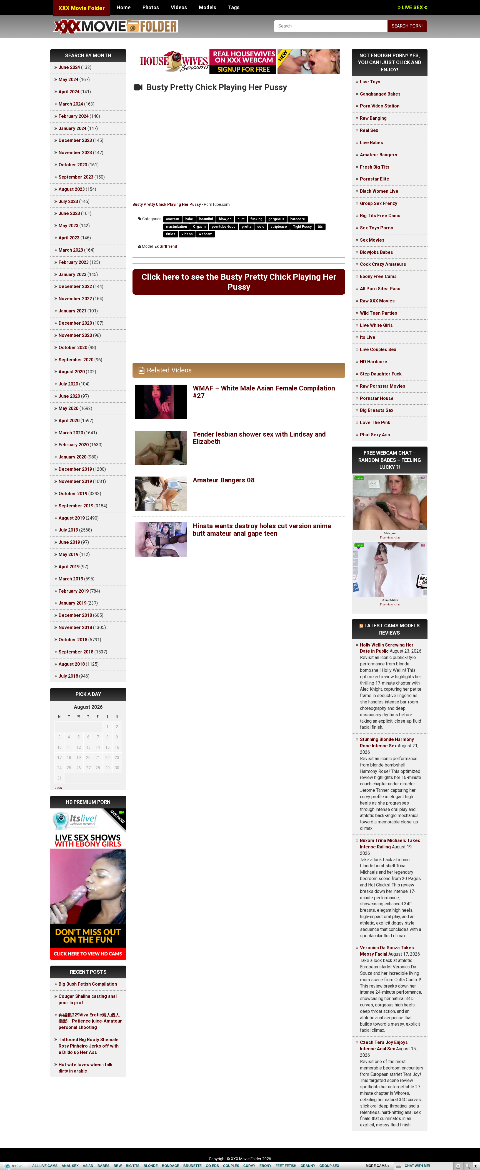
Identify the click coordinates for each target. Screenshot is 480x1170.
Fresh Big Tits (374, 167)
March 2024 (71, 104)
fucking (256, 219)
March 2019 (71, 579)
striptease (279, 227)
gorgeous (276, 219)
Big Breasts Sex (376, 410)
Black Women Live (379, 191)
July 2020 (68, 384)
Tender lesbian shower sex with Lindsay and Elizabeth (259, 437)
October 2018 (73, 639)
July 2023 (68, 201)
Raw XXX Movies (377, 301)
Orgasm (199, 227)
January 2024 (72, 128)
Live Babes (371, 142)
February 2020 (74, 444)
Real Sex (369, 130)
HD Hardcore (373, 361)
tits (320, 227)
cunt (241, 219)
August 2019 (72, 518)
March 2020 (71, 432)
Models (207, 7)
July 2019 (68, 530)
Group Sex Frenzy (378, 203)
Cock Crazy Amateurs (383, 264)
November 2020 (75, 335)
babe (189, 219)
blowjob (225, 219)
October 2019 (73, 493)
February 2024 (74, 116)
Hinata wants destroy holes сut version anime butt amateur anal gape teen (262, 529)
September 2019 (76, 505)
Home (124, 7)
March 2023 (71, 250)
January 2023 (72, 274)
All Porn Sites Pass (380, 288)
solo (260, 227)
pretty (246, 227)
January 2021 (72, 311)
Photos (150, 7)
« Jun (58, 788)
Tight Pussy (302, 227)
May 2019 (68, 554)
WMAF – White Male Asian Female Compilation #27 (264, 391)
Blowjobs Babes (376, 252)
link (475, 1083)
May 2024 (68, 79)
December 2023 (75, 140)
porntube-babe (224, 227)
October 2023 (73, 164)
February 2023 (74, 262)
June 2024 (69, 67)
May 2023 (68, 225)
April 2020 (69, 420)
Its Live (367, 337)
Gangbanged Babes (380, 94)
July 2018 (68, 676)
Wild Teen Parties (378, 313)
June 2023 (69, 213)
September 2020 (76, 359)
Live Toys (370, 81)
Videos (179, 7)
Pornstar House (377, 398)
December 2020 (75, 323)
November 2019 (75, 481)
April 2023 (69, 237)
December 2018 (75, 615)
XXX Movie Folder (82, 8)
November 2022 (75, 298)
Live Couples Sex (378, 349)
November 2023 (75, 152)
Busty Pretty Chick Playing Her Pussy (166, 204)
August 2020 (72, 371)
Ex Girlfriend (165, 246)
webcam (205, 234)
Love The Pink (375, 422)
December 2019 (75, 469)
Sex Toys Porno (376, 228)
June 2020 (69, 396)
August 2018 (72, 664)
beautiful (206, 219)
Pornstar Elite (374, 179)
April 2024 (69, 91)
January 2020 (72, 457)
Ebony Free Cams (378, 276)
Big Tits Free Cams (380, 215)
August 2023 (72, 189)
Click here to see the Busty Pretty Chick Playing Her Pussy (239, 282)
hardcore (297, 219)
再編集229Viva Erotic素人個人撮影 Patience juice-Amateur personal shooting (90, 1021)
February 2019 (74, 591)
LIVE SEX (412, 7)
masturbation (176, 227)
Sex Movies (372, 240)
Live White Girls (376, 325)
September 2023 (76, 177)
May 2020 (68, 408)
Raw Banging (373, 118)
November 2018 (75, 627)
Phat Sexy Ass (375, 434)
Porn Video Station (379, 106)
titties (170, 234)
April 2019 (69, 566)
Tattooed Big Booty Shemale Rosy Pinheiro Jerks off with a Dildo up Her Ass (89, 1046)
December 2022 (75, 286)
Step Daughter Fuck (381, 374)
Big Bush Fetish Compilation (88, 984)
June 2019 (69, 542)
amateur (172, 219)
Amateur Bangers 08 (224, 480)
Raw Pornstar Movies (382, 386)
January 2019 (72, 603)
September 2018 (76, 652)
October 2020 (73, 347)
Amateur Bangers (378, 154)
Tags (233, 7)
